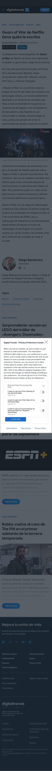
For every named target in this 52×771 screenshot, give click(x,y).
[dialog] (26, 385)
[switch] (42, 392)
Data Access (26, 428)
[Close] (47, 342)
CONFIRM (15, 419)
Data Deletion (11, 428)
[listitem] (26, 386)
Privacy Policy (40, 428)
